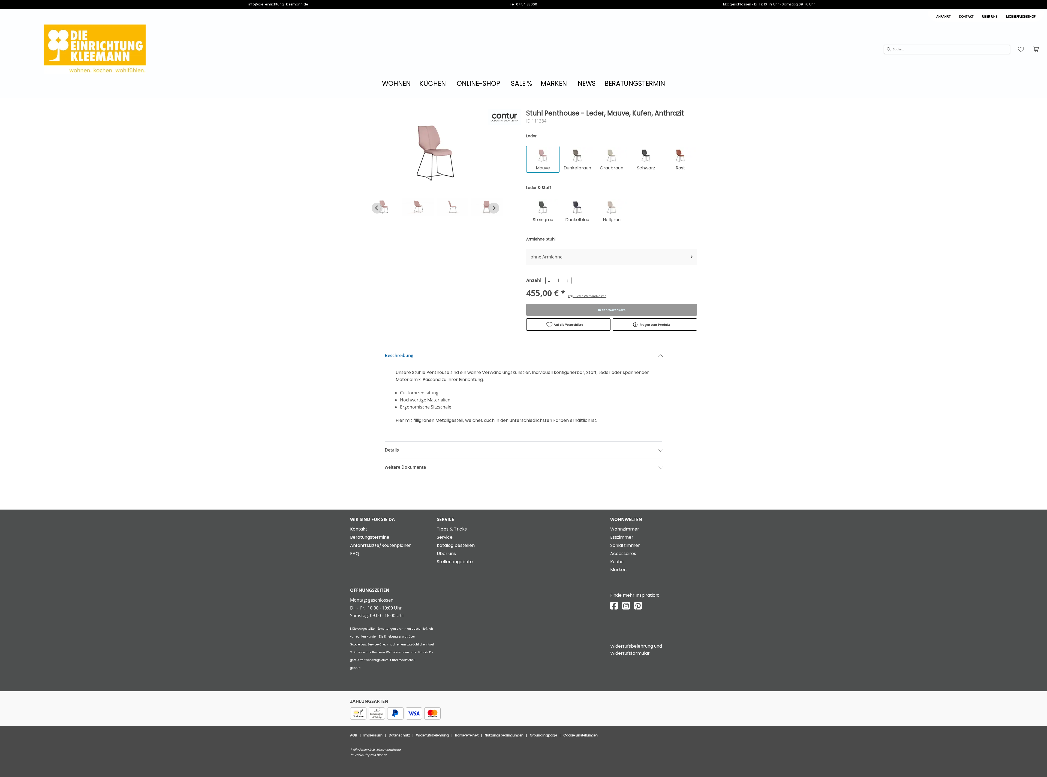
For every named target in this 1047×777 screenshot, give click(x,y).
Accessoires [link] (623, 553)
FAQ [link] (354, 553)
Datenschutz (399, 735)
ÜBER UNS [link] (990, 16)
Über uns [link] (446, 553)
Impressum (373, 735)
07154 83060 (526, 4)
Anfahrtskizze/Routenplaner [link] (380, 545)
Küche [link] (617, 562)
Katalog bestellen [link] (456, 545)
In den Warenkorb (611, 310)
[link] (396, 83)
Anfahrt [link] (943, 16)
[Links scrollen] (377, 208)
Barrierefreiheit (467, 735)
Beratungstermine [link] (369, 537)
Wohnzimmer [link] (624, 529)
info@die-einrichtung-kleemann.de (278, 4)
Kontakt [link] (966, 16)
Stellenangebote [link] (455, 562)
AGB (353, 735)
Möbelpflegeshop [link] (1021, 16)
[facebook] (614, 606)
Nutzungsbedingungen (504, 735)
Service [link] (445, 537)
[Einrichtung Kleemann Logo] (95, 49)
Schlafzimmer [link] (625, 545)
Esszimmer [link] (621, 537)
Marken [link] (618, 569)
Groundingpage (543, 735)
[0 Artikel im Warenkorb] (1036, 49)
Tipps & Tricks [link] (452, 529)
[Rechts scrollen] (493, 208)
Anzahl (533, 280)
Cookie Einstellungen (580, 735)
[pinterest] (638, 606)
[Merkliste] (1020, 49)
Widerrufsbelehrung (432, 735)
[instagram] (626, 606)
